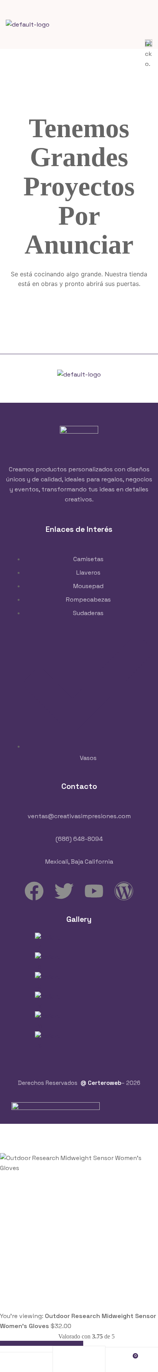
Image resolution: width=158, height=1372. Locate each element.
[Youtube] (94, 891)
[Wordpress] (123, 891)
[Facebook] (34, 891)
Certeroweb (104, 1082)
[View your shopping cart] (131, 1359)
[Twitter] (64, 891)
